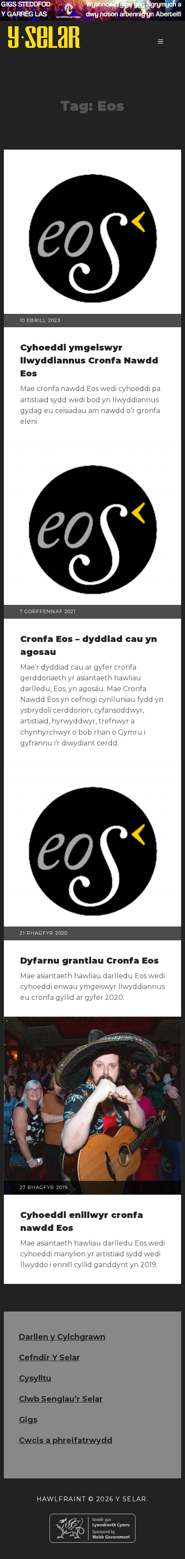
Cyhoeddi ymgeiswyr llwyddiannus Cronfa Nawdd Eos (89, 360)
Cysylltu (35, 1378)
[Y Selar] (44, 37)
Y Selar (131, 1499)
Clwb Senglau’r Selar (61, 1399)
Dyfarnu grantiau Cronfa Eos (89, 960)
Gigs (28, 1419)
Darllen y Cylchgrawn (62, 1337)
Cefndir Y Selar (49, 1357)
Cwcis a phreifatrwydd (65, 1440)
